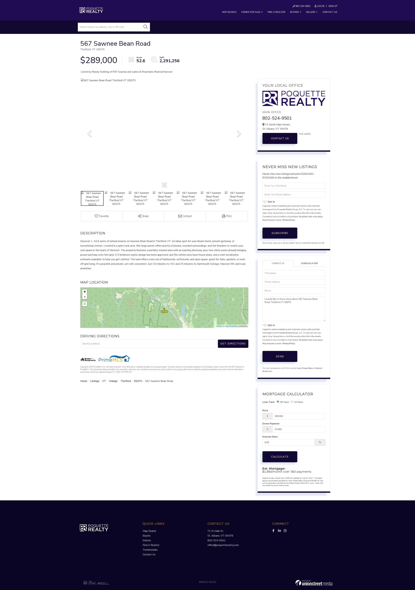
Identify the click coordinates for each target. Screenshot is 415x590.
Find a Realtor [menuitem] (276, 12)
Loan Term (268, 402)
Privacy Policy (289, 220)
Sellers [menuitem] (310, 12)
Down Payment (270, 423)
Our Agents (305, 134)
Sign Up (332, 6)
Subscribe (280, 233)
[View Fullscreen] (84, 303)
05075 (138, 381)
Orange (113, 381)
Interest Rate (270, 436)
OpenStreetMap (231, 326)
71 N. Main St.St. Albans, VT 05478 (220, 533)
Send (280, 356)
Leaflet (219, 326)
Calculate (280, 457)
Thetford (125, 381)
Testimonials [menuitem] (150, 550)
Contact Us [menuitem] (329, 12)
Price (265, 410)
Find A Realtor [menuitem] (151, 545)
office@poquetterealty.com (223, 545)
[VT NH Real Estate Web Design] (290, 583)
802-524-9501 (302, 6)
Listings (94, 381)
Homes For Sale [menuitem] (251, 12)
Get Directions (233, 343)
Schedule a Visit (309, 263)
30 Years (284, 402)
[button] (145, 27)
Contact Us (280, 138)
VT (104, 381)
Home (83, 381)
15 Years (298, 402)
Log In (320, 6)
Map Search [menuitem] (229, 12)
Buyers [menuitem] (294, 12)
